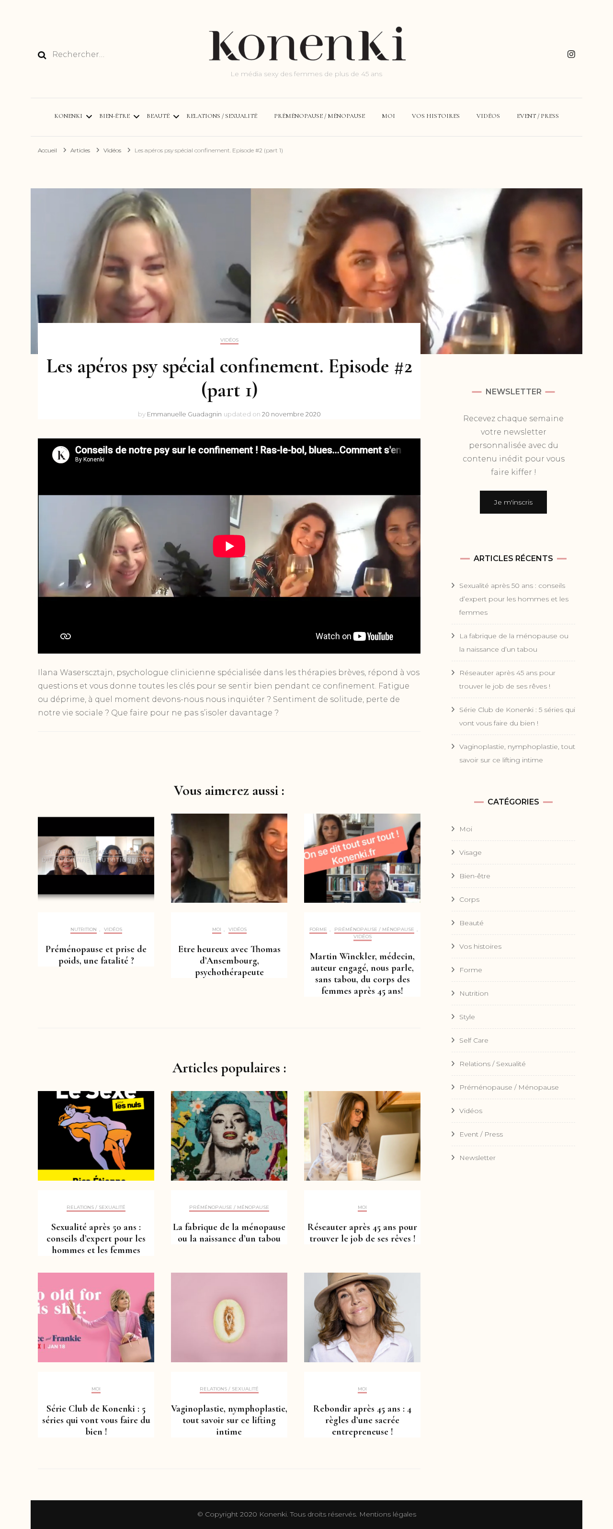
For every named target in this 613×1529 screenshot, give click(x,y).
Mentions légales (387, 1514)
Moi (388, 116)
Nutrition (83, 929)
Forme (318, 929)
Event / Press (538, 116)
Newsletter (477, 1157)
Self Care (473, 1040)
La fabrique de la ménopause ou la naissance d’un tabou (229, 1232)
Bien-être (114, 116)
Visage (470, 852)
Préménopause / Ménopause (319, 116)
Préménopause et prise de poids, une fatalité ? (96, 954)
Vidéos (488, 116)
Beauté (158, 116)
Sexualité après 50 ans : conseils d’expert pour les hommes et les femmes (96, 1238)
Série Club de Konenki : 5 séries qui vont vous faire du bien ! (96, 1420)
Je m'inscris (513, 502)
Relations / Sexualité (221, 116)
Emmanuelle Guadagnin (184, 414)
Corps (469, 899)
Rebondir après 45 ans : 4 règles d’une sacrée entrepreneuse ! (362, 1420)
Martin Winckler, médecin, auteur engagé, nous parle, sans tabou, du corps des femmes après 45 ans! (362, 974)
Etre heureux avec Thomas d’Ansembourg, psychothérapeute (229, 960)
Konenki (68, 116)
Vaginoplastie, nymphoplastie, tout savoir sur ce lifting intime (229, 1420)
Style (467, 1016)
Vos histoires (436, 116)
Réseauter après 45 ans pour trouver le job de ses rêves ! (362, 1232)
